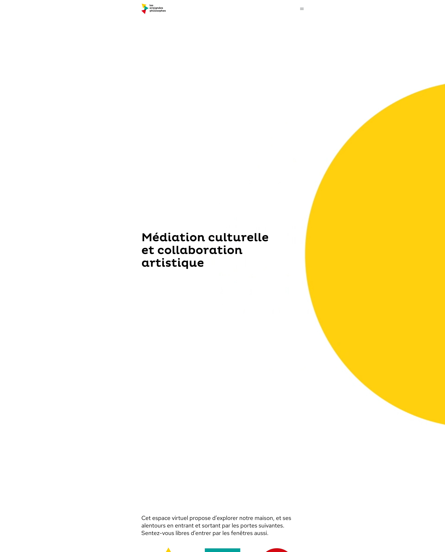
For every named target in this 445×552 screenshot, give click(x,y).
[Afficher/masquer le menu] (301, 9)
